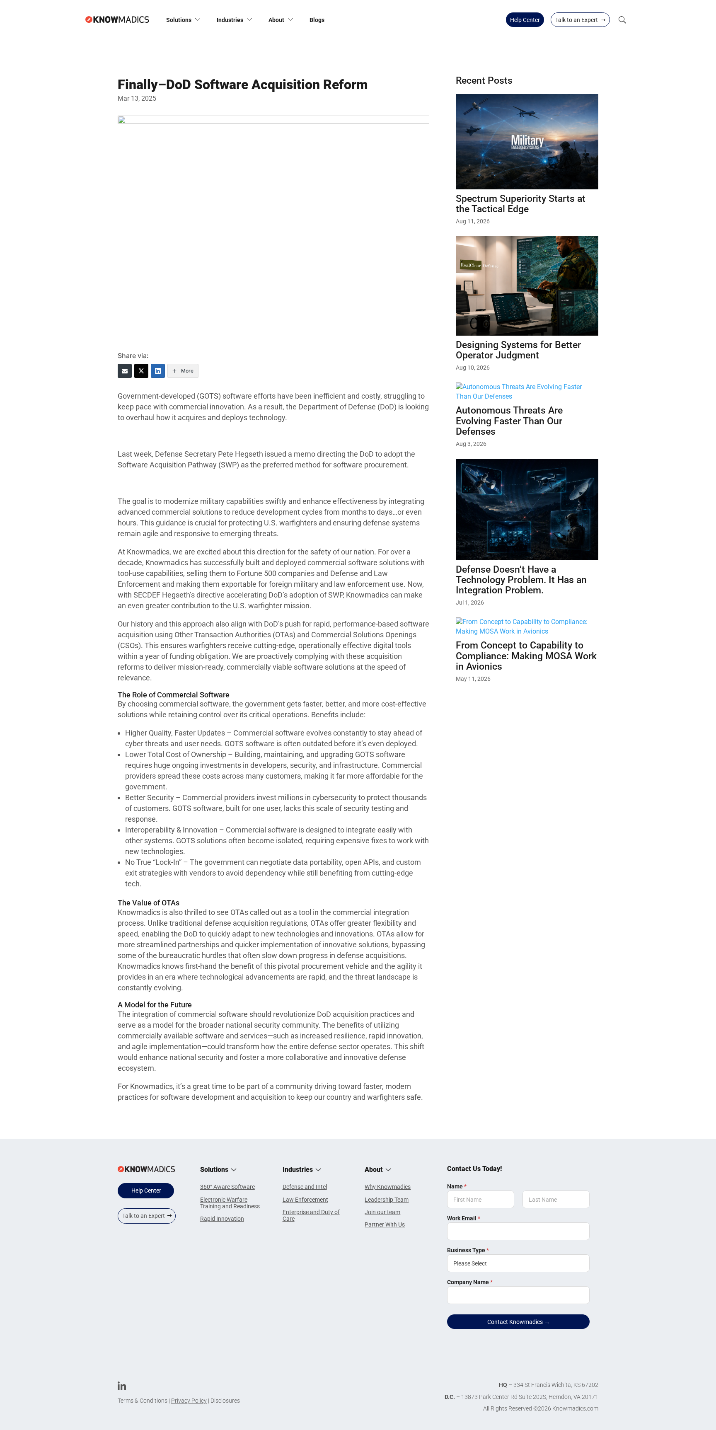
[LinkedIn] (158, 371)
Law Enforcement (305, 1199)
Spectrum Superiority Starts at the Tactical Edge (520, 204)
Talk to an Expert (580, 19)
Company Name (470, 1282)
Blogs (317, 20)
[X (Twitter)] (141, 371)
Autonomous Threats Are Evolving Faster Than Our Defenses (509, 421)
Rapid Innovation (222, 1218)
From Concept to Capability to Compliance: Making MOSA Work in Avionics (526, 656)
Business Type (468, 1250)
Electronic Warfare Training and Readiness (230, 1203)
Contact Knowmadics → (518, 1322)
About (276, 20)
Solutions (178, 20)
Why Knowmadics (388, 1186)
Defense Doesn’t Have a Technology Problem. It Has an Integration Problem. (521, 580)
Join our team (382, 1212)
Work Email (463, 1218)
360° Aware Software (227, 1186)
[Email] (125, 371)
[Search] (622, 19)
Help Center (525, 20)
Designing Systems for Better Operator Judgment (518, 350)
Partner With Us (385, 1224)
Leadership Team (387, 1199)
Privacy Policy (189, 1400)
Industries (230, 20)
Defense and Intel (305, 1186)
